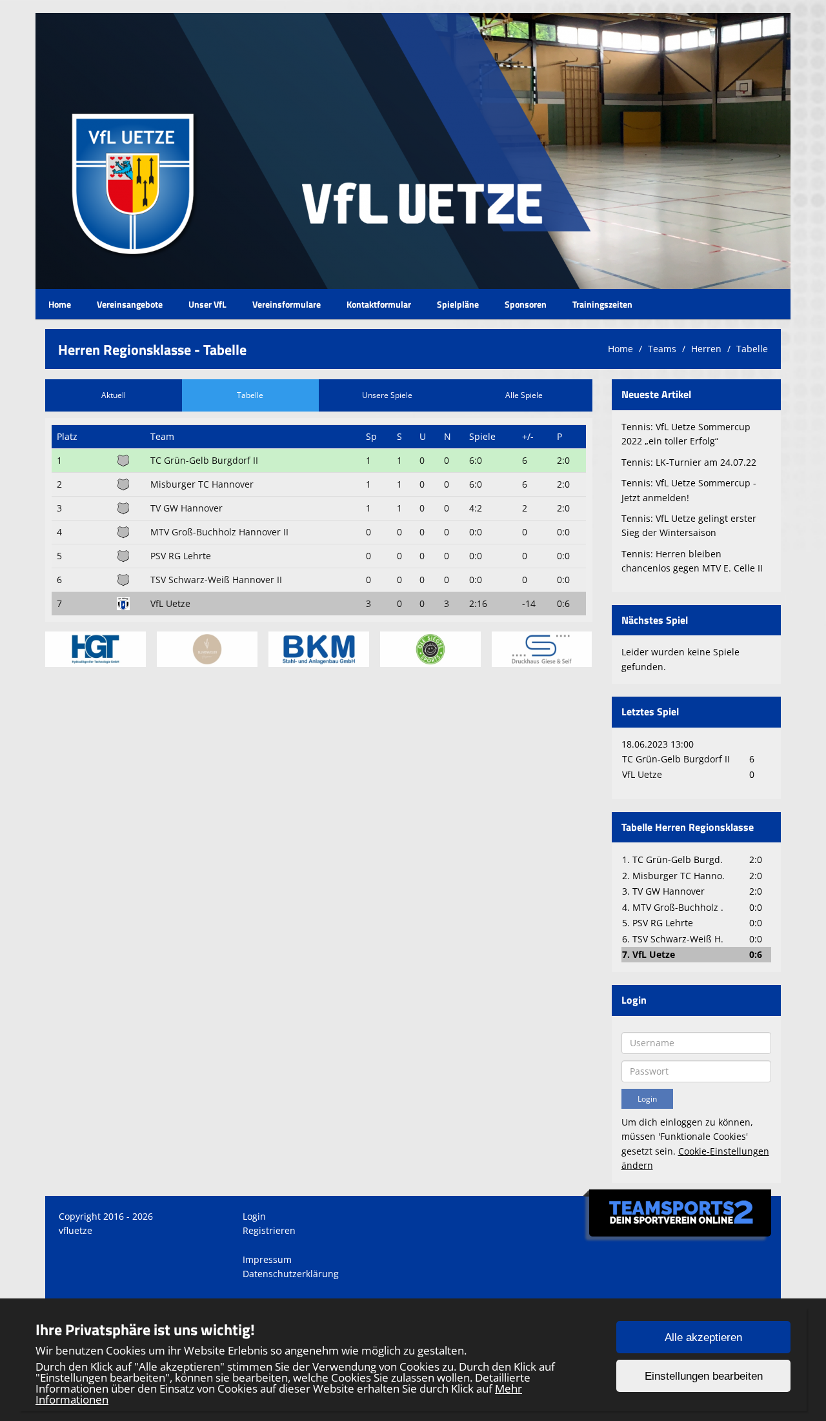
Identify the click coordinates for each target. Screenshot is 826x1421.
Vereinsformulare (286, 304)
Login (254, 1216)
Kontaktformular (379, 304)
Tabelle (752, 349)
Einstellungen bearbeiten (704, 1376)
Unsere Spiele (387, 395)
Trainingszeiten (602, 304)
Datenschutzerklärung (291, 1273)
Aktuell (113, 395)
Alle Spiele (524, 395)
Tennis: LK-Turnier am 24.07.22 (688, 462)
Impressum (267, 1259)
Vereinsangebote (130, 304)
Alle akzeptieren (703, 1337)
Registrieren (269, 1230)
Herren (706, 349)
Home (59, 304)
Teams (662, 349)
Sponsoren (526, 304)
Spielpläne (458, 304)
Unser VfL (207, 304)
